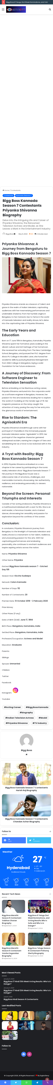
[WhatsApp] (26, 1082)
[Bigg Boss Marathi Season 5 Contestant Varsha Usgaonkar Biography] (13, 939)
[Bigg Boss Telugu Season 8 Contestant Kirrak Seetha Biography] (10, 1015)
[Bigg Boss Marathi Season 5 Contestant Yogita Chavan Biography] (43, 1035)
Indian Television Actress (20, 717)
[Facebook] (23, 1054)
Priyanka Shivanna (18, 723)
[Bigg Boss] (16, 9)
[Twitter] (16, 1082)
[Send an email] (14, 234)
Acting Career (13, 707)
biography (27, 712)
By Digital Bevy (43, 1075)
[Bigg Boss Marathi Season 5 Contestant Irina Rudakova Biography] (26, 1035)
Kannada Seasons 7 (24, 195)
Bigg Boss (9, 234)
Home (6, 190)
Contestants (16, 190)
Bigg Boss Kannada (38, 707)
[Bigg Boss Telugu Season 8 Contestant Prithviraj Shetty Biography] (39, 939)
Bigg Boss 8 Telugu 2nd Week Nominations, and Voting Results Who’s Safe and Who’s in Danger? (38, 920)
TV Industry (41, 723)
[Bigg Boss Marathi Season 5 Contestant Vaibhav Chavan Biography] (13, 906)
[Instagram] (29, 1054)
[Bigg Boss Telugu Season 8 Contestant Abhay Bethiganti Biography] (10, 1035)
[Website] (26, 754)
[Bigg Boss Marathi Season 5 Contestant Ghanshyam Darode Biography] (10, 1025)
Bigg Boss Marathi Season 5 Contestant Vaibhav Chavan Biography (11, 919)
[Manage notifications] (47, 1080)
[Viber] (47, 1082)
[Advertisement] (26, 43)
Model (44, 717)
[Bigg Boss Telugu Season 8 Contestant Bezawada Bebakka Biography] (26, 1025)
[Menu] (3, 10)
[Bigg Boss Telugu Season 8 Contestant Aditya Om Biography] (43, 1025)
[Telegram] (37, 1082)
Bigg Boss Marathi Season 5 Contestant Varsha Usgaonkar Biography (11, 952)
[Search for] (50, 10)
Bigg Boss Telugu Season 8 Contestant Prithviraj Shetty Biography (39, 951)
